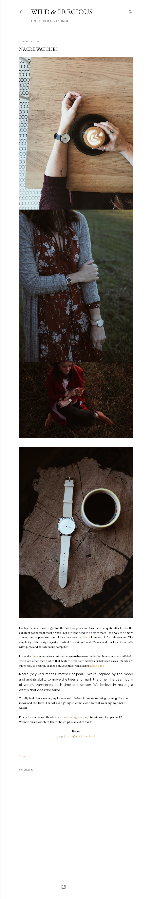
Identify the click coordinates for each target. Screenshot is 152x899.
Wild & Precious (62, 11)
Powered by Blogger (79, 886)
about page (97, 665)
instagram (73, 736)
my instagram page (76, 717)
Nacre (86, 637)
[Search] (130, 11)
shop (59, 736)
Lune (35, 656)
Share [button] (22, 755)
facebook (90, 736)
